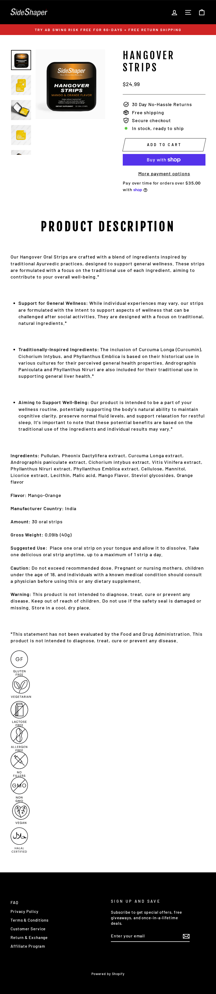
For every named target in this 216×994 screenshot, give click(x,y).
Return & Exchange (29, 937)
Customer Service (28, 928)
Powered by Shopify (108, 974)
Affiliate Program (28, 946)
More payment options (164, 173)
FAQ (14, 902)
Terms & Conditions (29, 920)
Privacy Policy (24, 911)
